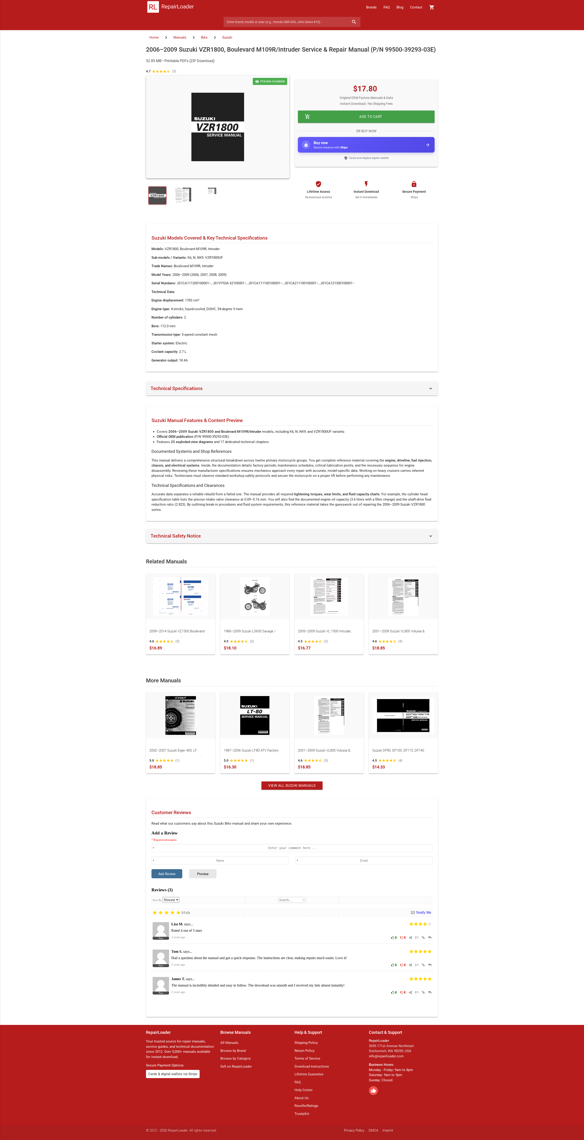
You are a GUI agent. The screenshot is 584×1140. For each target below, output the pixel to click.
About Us (302, 1098)
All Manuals (229, 1043)
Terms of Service (307, 1058)
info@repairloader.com (386, 1056)
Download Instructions (312, 1066)
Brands (371, 7)
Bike (204, 37)
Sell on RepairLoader (236, 1066)
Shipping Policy (306, 1043)
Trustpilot (302, 1114)
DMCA (373, 1130)
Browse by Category (235, 1058)
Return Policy (305, 1051)
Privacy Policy (354, 1130)
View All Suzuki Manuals (292, 786)
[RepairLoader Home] (170, 7)
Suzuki (227, 37)
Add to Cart (343, 116)
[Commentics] (292, 920)
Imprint (388, 1130)
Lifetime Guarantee (309, 1074)
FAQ (386, 7)
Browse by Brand (233, 1051)
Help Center (304, 1090)
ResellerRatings (306, 1106)
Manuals (179, 37)
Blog (399, 7)
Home (154, 37)
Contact (416, 7)
